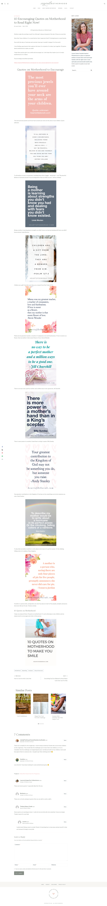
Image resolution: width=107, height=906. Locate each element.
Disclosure (54, 884)
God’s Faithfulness (22, 716)
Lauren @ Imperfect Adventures (29, 780)
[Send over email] (2, 456)
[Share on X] (2, 449)
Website (53, 864)
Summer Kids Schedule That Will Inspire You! (57, 717)
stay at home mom (39, 670)
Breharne (23, 793)
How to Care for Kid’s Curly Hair (22, 677)
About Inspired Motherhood (49, 8)
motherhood (17, 15)
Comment (17, 844)
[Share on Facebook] (2, 446)
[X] (5, 3)
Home (34, 8)
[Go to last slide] (18, 708)
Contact (72, 8)
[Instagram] (8, 3)
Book (39, 8)
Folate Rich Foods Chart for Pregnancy (29, 773)
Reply (65, 740)
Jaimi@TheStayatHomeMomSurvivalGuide (32, 740)
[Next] (64, 708)
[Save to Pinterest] (2, 453)
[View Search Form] (105, 4)
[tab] (38, 723)
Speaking (60, 8)
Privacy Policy (62, 884)
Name (17, 864)
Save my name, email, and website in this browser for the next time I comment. (33, 869)
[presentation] (23, 704)
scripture (31, 670)
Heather (22, 759)
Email (35, 864)
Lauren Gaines (18, 26)
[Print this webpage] (2, 459)
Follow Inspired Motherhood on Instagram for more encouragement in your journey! (36, 62)
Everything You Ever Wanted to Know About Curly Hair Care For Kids (55, 678)
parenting (24, 670)
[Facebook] (2, 3)
